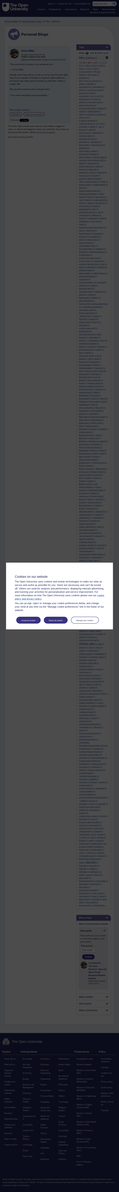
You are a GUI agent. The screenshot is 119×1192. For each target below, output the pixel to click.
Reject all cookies (56, 620)
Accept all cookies (28, 620)
